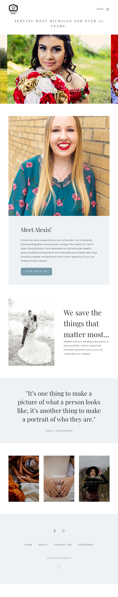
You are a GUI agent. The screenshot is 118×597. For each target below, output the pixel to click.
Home (28, 544)
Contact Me (63, 544)
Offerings (85, 544)
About (43, 544)
